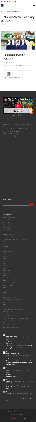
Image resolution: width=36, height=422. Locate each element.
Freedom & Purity (7, 249)
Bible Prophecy (6, 222)
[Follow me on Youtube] (4, 2)
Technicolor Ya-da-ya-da (9, 295)
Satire (4, 275)
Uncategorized (6, 313)
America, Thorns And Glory (9, 217)
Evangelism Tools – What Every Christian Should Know (16, 239)
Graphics (5, 256)
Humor (4, 258)
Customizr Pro (21, 414)
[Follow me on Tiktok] (7, 2)
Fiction (4, 241)
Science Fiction (6, 278)
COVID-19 (5, 232)
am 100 (10, 343)
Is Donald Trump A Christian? (14, 56)
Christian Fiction (7, 229)
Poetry (4, 268)
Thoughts (5, 307)
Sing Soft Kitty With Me (8, 283)
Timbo (8, 393)
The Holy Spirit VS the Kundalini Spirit (22, 381)
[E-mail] (15, 2)
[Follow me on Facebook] (2, 2)
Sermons (5, 280)
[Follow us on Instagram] (9, 2)
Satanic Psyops (6, 273)
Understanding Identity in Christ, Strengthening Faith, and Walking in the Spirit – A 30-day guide (17, 319)
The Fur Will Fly (7, 302)
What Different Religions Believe (11, 327)
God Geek (5, 254)
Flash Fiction (6, 244)
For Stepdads (6, 246)
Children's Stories (7, 227)
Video (4, 322)
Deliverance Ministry (8, 234)
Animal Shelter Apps (8, 220)
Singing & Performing (8, 285)
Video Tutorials (6, 325)
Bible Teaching (6, 225)
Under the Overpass (8, 316)
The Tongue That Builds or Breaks (11, 131)
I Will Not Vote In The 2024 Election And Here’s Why (18, 338)
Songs (4, 290)
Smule (4, 287)
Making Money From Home (9, 261)
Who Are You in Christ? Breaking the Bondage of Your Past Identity (17, 125)
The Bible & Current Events (9, 297)
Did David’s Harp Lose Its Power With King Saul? (15, 129)
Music (4, 263)
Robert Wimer (16, 74)
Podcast (5, 266)
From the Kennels (7, 251)
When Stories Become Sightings (11, 136)
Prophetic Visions (7, 270)
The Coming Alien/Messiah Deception (12, 299)
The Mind (5, 304)
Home (2, 11)
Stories (4, 292)
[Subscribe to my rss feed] (12, 2)
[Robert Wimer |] (2, 5)
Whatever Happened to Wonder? (11, 133)
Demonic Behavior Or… (8, 237)
